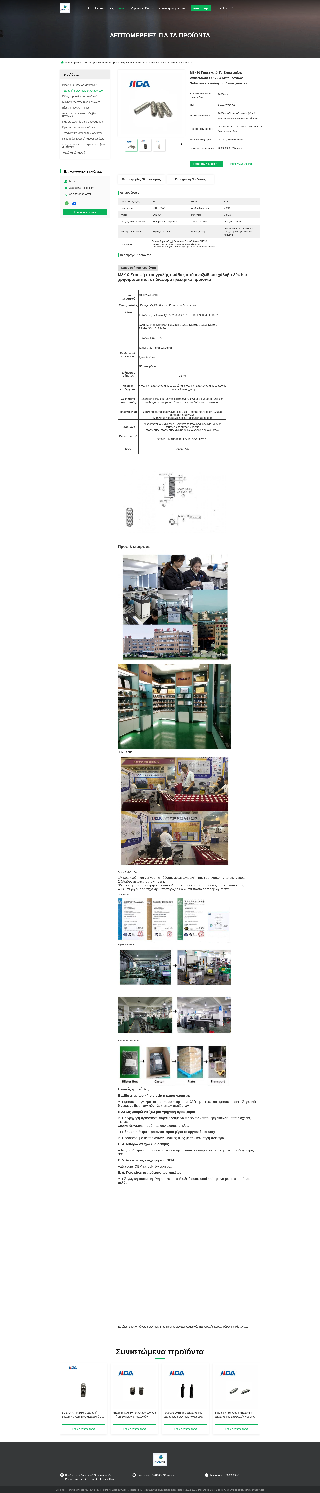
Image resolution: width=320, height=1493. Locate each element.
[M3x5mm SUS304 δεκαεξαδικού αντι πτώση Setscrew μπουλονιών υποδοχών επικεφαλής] (134, 1387)
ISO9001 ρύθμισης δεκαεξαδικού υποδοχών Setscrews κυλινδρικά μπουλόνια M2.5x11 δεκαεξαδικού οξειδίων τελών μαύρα (184, 1415)
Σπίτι (91, 8)
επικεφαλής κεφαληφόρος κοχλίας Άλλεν (223, 1326)
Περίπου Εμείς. (104, 8)
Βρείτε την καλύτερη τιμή (208, 163)
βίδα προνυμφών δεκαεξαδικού (178, 1326)
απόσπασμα (202, 8)
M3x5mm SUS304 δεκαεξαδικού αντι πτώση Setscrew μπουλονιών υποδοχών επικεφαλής (134, 1415)
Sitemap (60, 1489)
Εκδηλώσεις (136, 8)
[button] (66, 1395)
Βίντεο (149, 8)
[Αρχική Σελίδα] (65, 8)
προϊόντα (122, 8)
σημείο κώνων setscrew (143, 1326)
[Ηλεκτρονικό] (74, 203)
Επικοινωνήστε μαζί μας (170, 8)
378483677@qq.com (81, 187)
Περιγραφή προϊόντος (190, 179)
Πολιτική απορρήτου (77, 1489)
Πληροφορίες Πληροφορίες (141, 179)
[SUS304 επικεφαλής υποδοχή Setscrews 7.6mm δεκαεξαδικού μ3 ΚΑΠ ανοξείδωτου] (83, 1387)
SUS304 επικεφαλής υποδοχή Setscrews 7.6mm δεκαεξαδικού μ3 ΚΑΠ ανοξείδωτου (82, 1415)
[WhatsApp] (66, 203)
